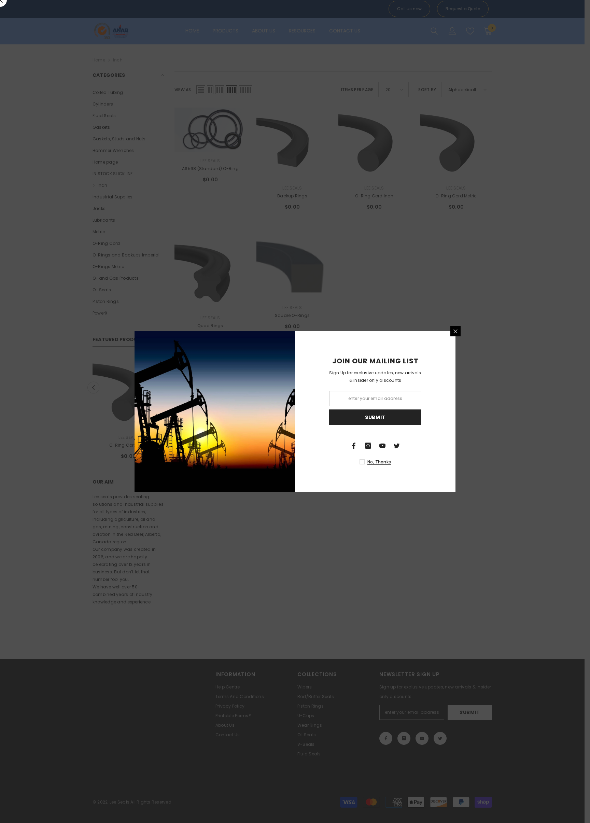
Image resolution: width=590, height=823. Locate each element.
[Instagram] (368, 445)
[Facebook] (354, 445)
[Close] (455, 331)
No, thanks (379, 462)
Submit (375, 417)
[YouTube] (382, 445)
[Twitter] (397, 445)
